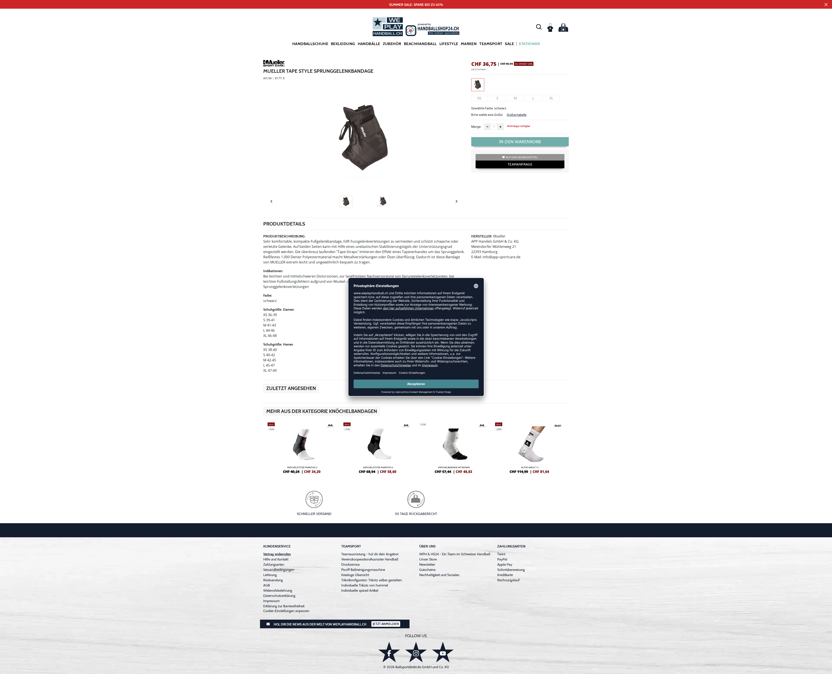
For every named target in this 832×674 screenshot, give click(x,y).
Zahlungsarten (273, 564)
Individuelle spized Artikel (359, 590)
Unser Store (428, 559)
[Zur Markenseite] (274, 64)
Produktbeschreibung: (284, 236)
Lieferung (270, 575)
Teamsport (490, 43)
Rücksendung (273, 580)
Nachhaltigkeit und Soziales (439, 575)
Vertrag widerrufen (277, 554)
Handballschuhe (310, 43)
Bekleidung (343, 43)
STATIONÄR (529, 43)
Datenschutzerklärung (279, 596)
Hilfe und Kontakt (275, 559)
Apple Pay (504, 564)
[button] (539, 26)
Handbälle (369, 43)
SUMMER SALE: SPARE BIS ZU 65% (416, 5)
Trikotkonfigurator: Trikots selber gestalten (371, 580)
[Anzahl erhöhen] (500, 126)
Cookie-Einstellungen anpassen (286, 611)
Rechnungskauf (508, 580)
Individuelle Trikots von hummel (364, 585)
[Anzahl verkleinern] (487, 126)
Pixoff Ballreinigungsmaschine (363, 570)
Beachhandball (420, 43)
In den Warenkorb (520, 141)
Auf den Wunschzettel (522, 157)
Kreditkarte (505, 575)
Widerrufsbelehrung (277, 590)
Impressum (271, 601)
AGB (266, 585)
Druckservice (350, 564)
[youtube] (443, 652)
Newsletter (427, 564)
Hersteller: (481, 236)
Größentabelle (516, 115)
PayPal (502, 559)
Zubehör (392, 43)
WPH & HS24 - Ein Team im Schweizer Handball (454, 554)
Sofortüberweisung (511, 570)
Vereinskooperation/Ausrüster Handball (369, 559)
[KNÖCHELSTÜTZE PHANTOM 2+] (302, 447)
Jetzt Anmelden (386, 624)
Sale (509, 43)
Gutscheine (427, 570)
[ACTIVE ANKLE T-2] (530, 447)
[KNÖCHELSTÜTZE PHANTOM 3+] (378, 447)
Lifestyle (448, 43)
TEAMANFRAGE (520, 164)
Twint (501, 554)
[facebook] (389, 652)
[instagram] (416, 652)
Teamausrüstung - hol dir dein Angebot (369, 554)
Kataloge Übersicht (355, 575)
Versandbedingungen (278, 570)
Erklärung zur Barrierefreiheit (283, 606)
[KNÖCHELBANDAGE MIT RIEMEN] (454, 447)
